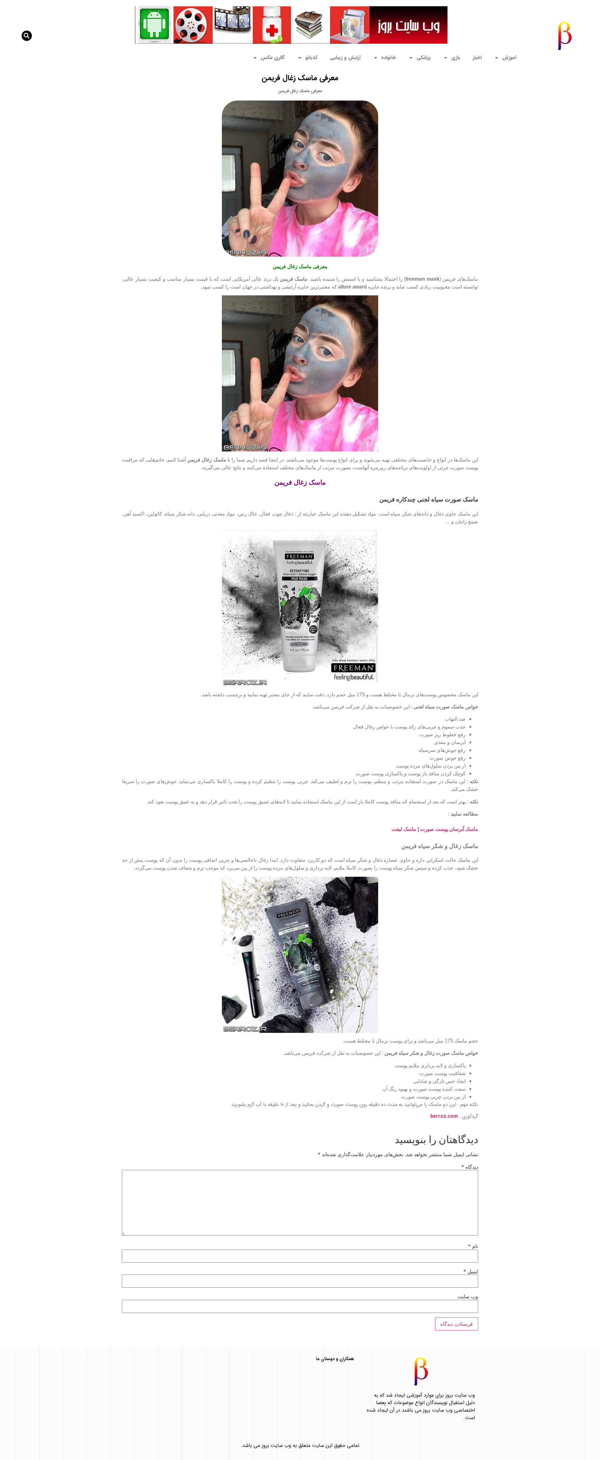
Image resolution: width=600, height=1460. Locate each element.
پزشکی (424, 58)
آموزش (509, 58)
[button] (27, 36)
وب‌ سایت (468, 1296)
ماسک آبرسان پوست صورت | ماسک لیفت (435, 829)
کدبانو (311, 58)
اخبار (477, 58)
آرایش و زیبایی (345, 58)
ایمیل (470, 1271)
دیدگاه (470, 1166)
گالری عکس (273, 58)
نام (473, 1246)
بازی (455, 58)
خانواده (388, 58)
